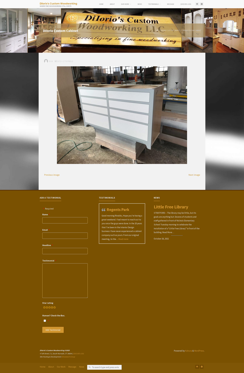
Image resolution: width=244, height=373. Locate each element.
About (51, 366)
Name (45, 214)
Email (45, 230)
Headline (46, 245)
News (81, 366)
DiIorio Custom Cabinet (170, 30)
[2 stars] (47, 308)
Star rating (47, 303)
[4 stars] (52, 308)
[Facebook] (197, 4)
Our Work (61, 366)
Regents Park (118, 209)
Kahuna (188, 350)
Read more (123, 239)
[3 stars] (49, 308)
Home (42, 366)
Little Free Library (171, 207)
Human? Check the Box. (53, 315)
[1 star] (44, 308)
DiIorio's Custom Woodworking (58, 3)
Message (72, 366)
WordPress (199, 350)
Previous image (52, 174)
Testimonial (48, 260)
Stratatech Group (68, 357)
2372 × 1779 (62, 61)
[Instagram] (201, 4)
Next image (194, 174)
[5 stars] (54, 308)
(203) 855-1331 (78, 353)
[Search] (89, 367)
